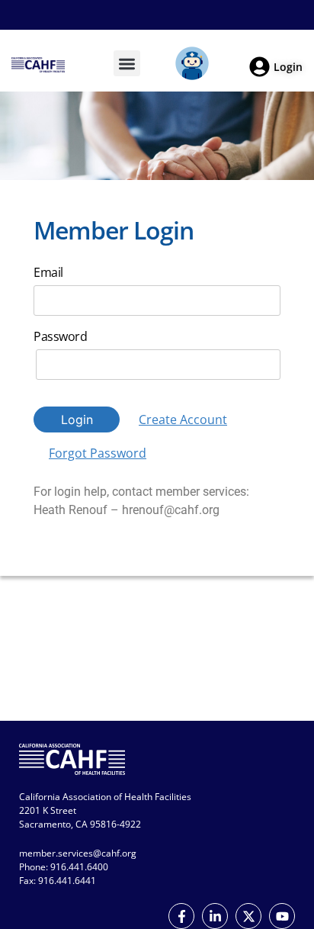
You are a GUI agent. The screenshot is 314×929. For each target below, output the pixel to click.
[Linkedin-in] (215, 916)
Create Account (183, 419)
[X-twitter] (248, 916)
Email (48, 272)
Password (60, 336)
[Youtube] (282, 916)
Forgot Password (97, 453)
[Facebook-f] (181, 916)
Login (77, 419)
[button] (127, 63)
